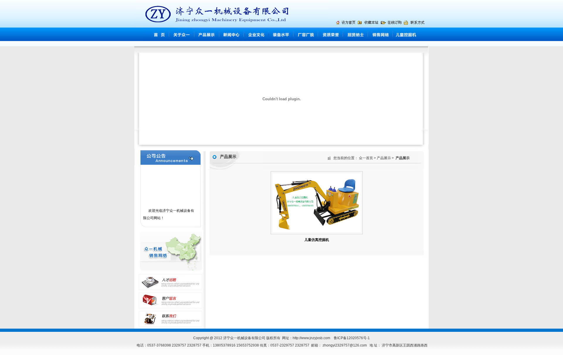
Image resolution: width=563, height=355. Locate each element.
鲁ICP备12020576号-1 (352, 338)
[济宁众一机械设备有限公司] (369, 26)
